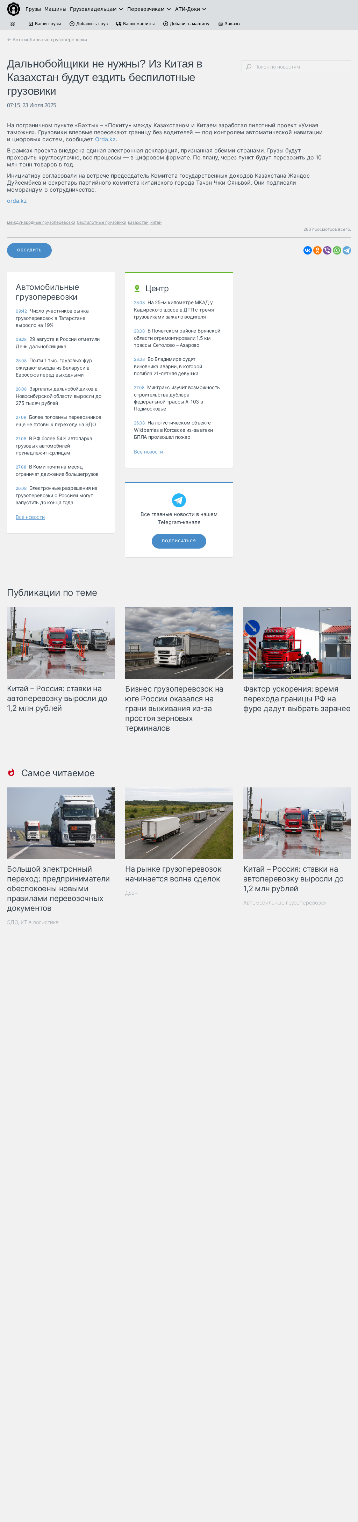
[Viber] (327, 250)
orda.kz (17, 200)
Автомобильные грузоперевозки (284, 902)
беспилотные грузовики (101, 222)
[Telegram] (347, 250)
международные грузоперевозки (41, 222)
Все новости (30, 517)
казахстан (138, 222)
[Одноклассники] (317, 250)
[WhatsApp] (337, 250)
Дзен (131, 892)
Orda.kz (105, 139)
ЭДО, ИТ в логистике (33, 922)
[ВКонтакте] (307, 250)
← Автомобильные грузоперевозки (47, 39)
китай (156, 222)
